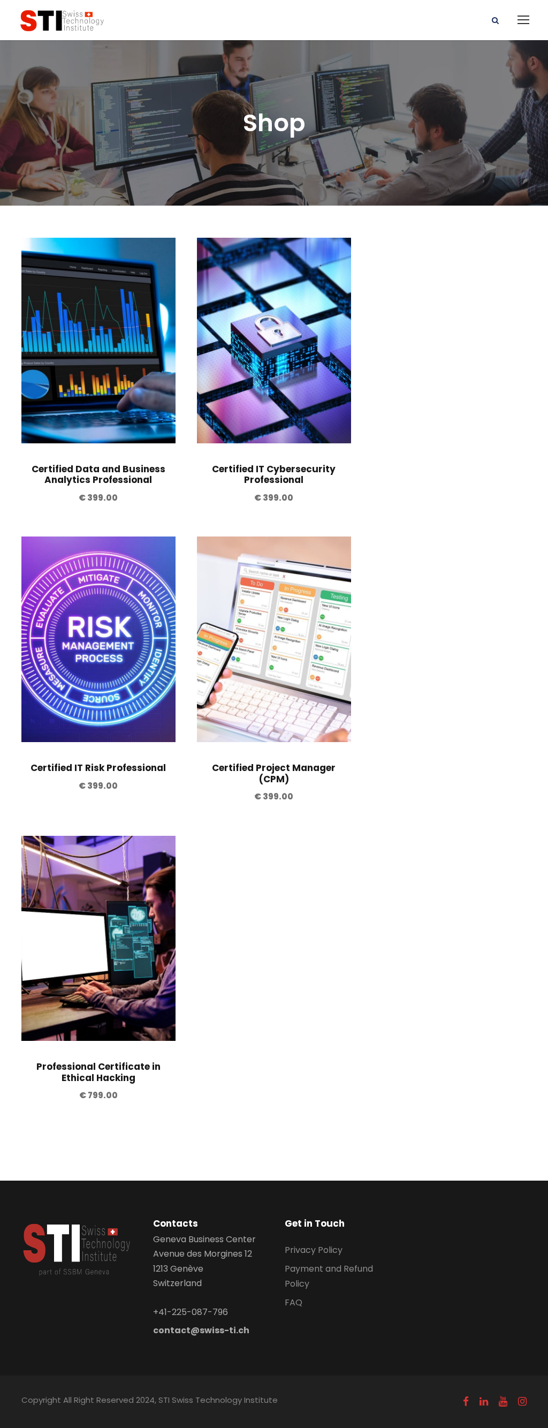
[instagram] (522, 1401)
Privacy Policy (313, 1250)
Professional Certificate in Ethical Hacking (98, 1072)
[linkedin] (484, 1401)
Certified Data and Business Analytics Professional (98, 474)
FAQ (293, 1302)
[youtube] (503, 1401)
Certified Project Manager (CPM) (274, 773)
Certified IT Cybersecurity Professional (274, 474)
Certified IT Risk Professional (98, 767)
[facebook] (466, 1401)
